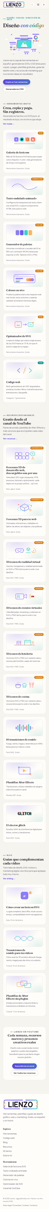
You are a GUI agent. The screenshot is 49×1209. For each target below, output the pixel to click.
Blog (5, 1142)
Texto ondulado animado (15, 1171)
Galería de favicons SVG (14, 1166)
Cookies (25, 1205)
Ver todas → (9, 124)
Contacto (33, 1205)
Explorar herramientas (17, 82)
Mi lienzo (7, 1151)
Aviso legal (7, 1205)
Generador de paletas (13, 1175)
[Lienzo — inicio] (14, 5)
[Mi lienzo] (38, 4)
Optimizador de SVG (13, 1184)
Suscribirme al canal (24, 1066)
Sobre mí (7, 1155)
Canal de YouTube (11, 1188)
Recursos (7, 1146)
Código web (9, 1138)
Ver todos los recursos (25, 1073)
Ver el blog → (9, 878)
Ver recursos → (10, 438)
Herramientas (10, 1133)
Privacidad (17, 1205)
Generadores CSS (15, 89)
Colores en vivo (10, 1179)
